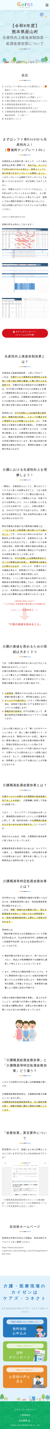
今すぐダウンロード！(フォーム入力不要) (26, 333)
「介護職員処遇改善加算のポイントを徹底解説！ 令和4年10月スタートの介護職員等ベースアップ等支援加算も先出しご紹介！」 (24, 1203)
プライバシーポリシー (25, 1409)
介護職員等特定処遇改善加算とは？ (22, 108)
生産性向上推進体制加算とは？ (20, 93)
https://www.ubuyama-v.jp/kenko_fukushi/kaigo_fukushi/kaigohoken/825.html (25, 1250)
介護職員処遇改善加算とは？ (18, 104)
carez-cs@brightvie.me (13, 217)
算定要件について (13, 119)
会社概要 (23, 1420)
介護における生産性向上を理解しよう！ (24, 97)
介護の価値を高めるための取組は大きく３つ (26, 101)
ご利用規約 (25, 1415)
